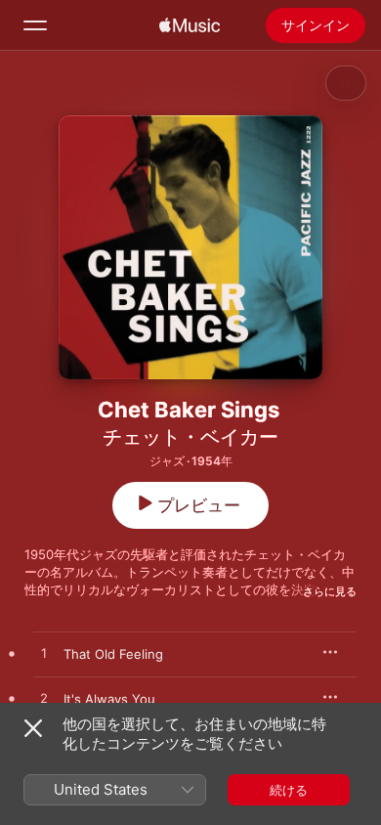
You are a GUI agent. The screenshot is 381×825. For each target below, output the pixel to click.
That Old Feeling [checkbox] (113, 654)
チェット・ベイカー (190, 437)
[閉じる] (33, 728)
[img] (189, 25)
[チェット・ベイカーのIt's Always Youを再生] (44, 699)
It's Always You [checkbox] (109, 699)
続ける (289, 790)
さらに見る (330, 591)
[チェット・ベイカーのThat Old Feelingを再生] (44, 654)
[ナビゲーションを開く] (35, 25)
